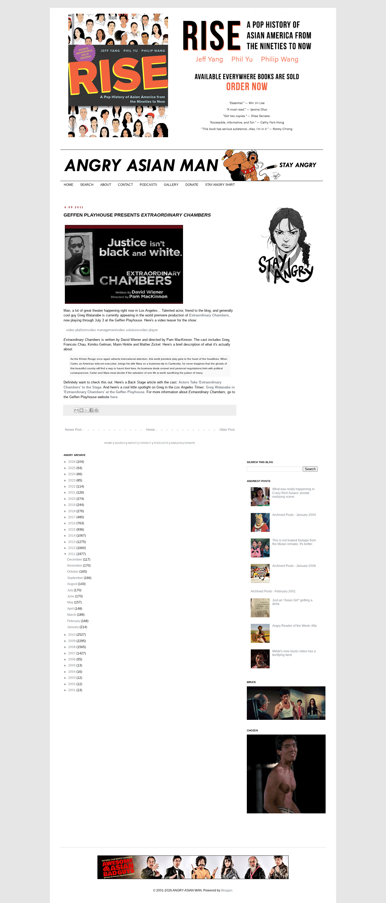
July (70, 590)
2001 (72, 690)
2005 (72, 665)
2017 (72, 517)
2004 (72, 672)
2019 (72, 505)
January (73, 627)
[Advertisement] (286, 373)
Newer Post (73, 430)
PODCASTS (148, 185)
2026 (72, 462)
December (75, 559)
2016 (72, 523)
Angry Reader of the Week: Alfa (294, 626)
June (71, 596)
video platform (77, 330)
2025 (72, 468)
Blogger (226, 890)
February (74, 621)
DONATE (191, 185)
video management (102, 330)
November (75, 565)
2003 (72, 678)
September (75, 578)
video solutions (128, 330)
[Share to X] (86, 410)
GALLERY (171, 185)
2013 (72, 542)
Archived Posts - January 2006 (294, 566)
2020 (72, 499)
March (72, 615)
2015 (72, 529)
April (71, 608)
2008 (72, 647)
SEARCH (86, 185)
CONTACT (125, 185)
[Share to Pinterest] (96, 410)
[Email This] (76, 410)
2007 (72, 653)
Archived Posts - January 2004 (294, 515)
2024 (72, 474)
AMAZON (176, 443)
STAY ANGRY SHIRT (220, 185)
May (70, 602)
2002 (72, 684)
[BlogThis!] (81, 410)
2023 (72, 480)
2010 (72, 635)
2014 (72, 535)
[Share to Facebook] (91, 410)
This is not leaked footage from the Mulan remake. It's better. (294, 542)
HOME (68, 185)
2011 (72, 554)
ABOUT (105, 185)
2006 (72, 659)
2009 (72, 641)
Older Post (227, 430)
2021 (72, 492)
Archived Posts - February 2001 (273, 591)
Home (150, 430)
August (72, 584)
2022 (72, 486)
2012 (72, 548)
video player (148, 330)
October (73, 571)
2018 (72, 511)
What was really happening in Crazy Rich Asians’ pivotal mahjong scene (293, 493)
